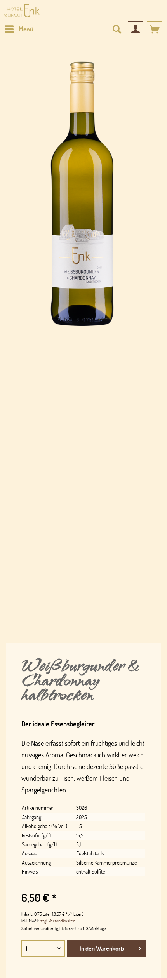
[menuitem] (18, 29)
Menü (26, 28)
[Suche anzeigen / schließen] (116, 29)
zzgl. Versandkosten (57, 920)
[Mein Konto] (135, 29)
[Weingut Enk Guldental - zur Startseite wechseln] (28, 10)
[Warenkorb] (154, 29)
